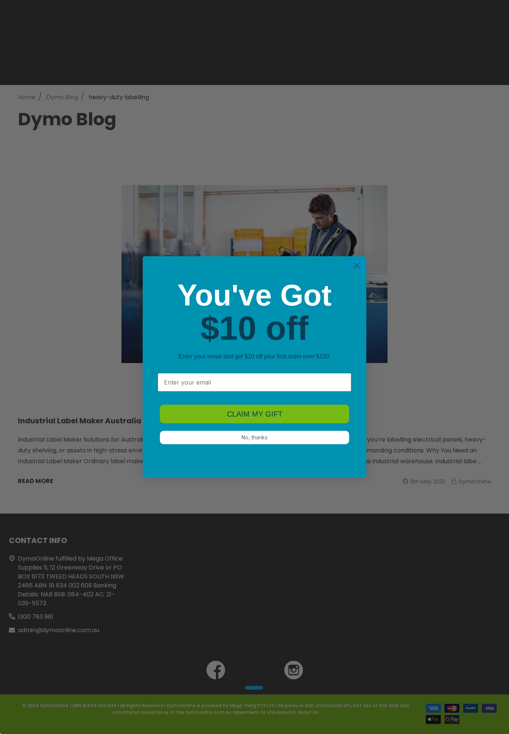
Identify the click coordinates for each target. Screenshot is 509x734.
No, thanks (254, 437)
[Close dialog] (356, 265)
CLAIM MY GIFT (254, 414)
